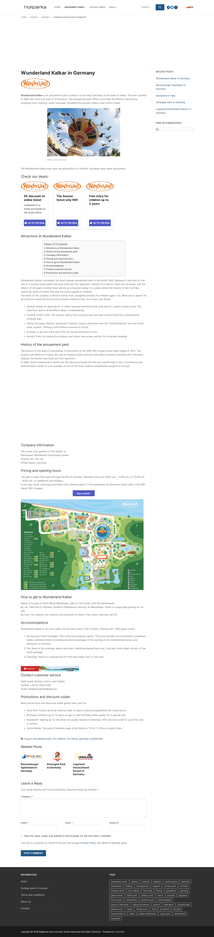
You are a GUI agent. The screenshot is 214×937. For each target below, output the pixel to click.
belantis (146, 881)
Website (114, 823)
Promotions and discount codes (62, 273)
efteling (128, 886)
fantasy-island (117, 890)
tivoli (154, 909)
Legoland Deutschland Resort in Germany (81, 769)
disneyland (116, 886)
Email (69, 823)
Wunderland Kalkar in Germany (173, 78)
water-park (165, 913)
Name (25, 823)
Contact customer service (59, 269)
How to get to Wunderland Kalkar (63, 262)
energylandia (142, 886)
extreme (184, 886)
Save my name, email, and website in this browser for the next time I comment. (67, 835)
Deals (24, 881)
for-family (72, 738)
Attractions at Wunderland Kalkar (62, 248)
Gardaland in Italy (165, 95)
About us (26, 901)
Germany (45, 17)
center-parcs (171, 881)
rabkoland (168, 904)
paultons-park (147, 900)
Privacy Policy (88, 842)
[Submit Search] (160, 7)
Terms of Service (110, 842)
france (159, 890)
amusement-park (42, 738)
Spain (129, 909)
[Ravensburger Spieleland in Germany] (31, 756)
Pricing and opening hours (59, 258)
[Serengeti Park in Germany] (57, 756)
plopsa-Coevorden (120, 904)
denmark (185, 881)
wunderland (96, 738)
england (156, 886)
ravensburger (183, 904)
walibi (132, 913)
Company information (57, 255)
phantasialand (165, 900)
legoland (183, 895)
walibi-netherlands (147, 913)
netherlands (131, 900)
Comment (27, 797)
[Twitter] (172, 7)
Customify (119, 931)
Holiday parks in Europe (34, 888)
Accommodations (55, 265)
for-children (59, 738)
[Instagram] (176, 7)
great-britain (117, 895)
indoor (160, 895)
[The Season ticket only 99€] (67, 186)
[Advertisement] (107, 40)
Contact (25, 908)
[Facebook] (168, 7)
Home (24, 17)
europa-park (170, 886)
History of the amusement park (61, 251)
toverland (164, 909)
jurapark (171, 895)
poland (156, 904)
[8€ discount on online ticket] (34, 186)
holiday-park (147, 895)
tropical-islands (118, 913)
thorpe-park (142, 909)
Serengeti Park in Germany (56, 766)
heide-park (132, 895)
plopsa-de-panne (141, 904)
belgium (157, 881)
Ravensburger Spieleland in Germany (30, 767)
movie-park (116, 900)
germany (84, 738)
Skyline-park (117, 909)
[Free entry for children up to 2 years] (100, 186)
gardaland (171, 890)
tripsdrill (177, 909)
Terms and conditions (33, 894)
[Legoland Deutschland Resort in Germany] (83, 756)
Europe (33, 17)
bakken (134, 881)
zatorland (115, 918)
